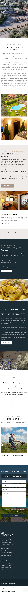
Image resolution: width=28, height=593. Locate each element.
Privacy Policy (4, 583)
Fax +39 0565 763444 (6, 565)
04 (19, 232)
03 (17, 232)
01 (8, 232)
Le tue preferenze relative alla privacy (15, 588)
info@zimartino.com (6, 567)
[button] (10, 298)
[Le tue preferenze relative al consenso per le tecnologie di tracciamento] (1, 444)
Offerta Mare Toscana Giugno (12, 455)
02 (15, 232)
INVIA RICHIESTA (14, 515)
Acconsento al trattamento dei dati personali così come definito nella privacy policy (13, 510)
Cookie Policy (11, 583)
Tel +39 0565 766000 (6, 563)
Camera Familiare (9, 214)
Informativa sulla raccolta (8, 591)
